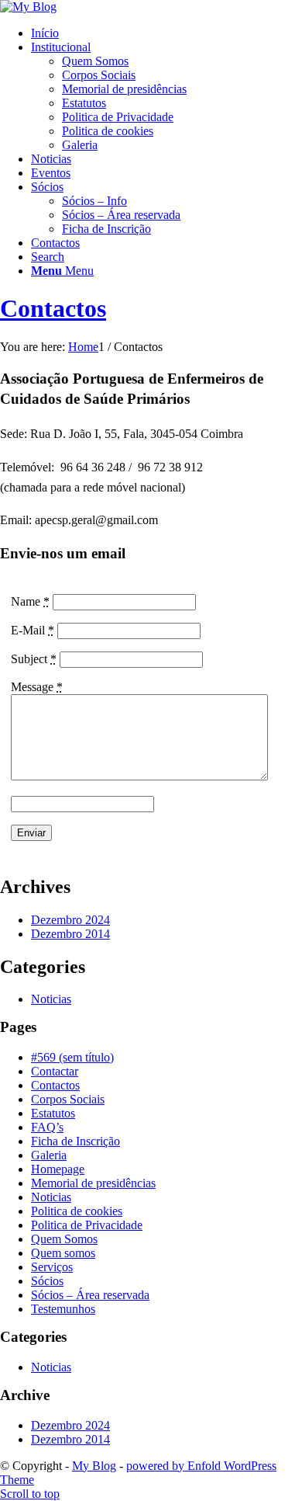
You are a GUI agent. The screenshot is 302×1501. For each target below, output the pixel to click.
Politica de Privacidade (86, 1225)
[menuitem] (166, 33)
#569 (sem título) (72, 1057)
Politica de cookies (76, 1211)
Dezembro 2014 (70, 933)
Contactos (53, 308)
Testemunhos (63, 1308)
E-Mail (32, 630)
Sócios (47, 1280)
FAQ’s (47, 1127)
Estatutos (53, 1113)
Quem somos (63, 1253)
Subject (34, 658)
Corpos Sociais (68, 1099)
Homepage (57, 1169)
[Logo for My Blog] (28, 6)
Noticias (51, 999)
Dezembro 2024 (70, 919)
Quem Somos (64, 1239)
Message (37, 686)
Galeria (49, 1155)
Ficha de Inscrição (75, 1141)
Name (30, 601)
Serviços (52, 1266)
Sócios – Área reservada (90, 1294)
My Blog (94, 1465)
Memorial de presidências (93, 1183)
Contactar (54, 1071)
